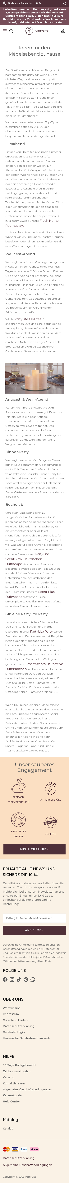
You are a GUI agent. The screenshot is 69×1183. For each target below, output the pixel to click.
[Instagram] (12, 981)
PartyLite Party (41, 631)
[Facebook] (5, 981)
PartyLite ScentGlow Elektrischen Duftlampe (27, 559)
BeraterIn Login (14, 1032)
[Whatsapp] (32, 981)
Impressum (11, 1014)
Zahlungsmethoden (16, 1071)
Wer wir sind (12, 1008)
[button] (4, 31)
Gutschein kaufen (15, 1020)
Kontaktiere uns (14, 1083)
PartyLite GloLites (27, 319)
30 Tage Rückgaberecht (19, 1065)
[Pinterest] (26, 981)
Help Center (11, 1101)
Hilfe (38, 3)
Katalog (8, 1128)
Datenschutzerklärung (18, 1026)
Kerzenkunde (12, 1095)
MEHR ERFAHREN (34, 849)
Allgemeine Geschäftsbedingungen (27, 1089)
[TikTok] (19, 981)
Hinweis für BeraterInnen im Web (26, 1038)
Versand (8, 1077)
